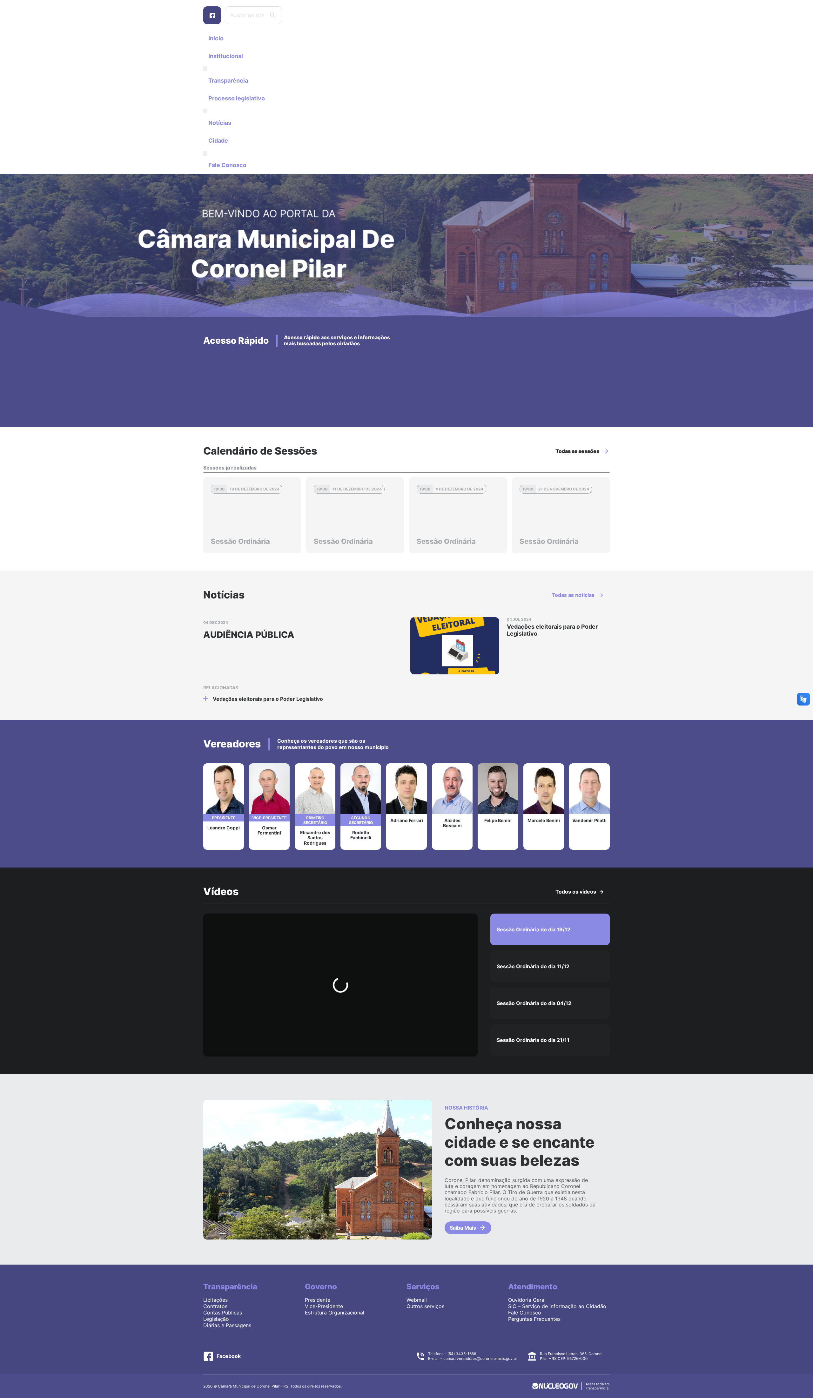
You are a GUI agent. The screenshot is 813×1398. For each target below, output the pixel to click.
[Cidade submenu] (205, 153)
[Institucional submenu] (205, 68)
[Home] (406, 315)
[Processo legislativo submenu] (205, 111)
